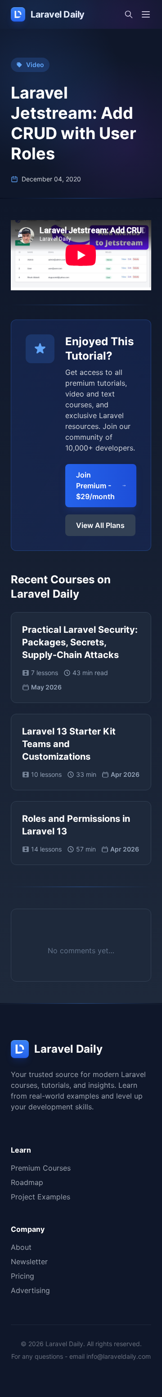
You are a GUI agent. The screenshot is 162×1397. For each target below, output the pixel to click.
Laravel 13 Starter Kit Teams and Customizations (69, 744)
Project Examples (40, 1196)
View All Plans (100, 525)
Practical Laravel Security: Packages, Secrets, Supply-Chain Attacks (80, 642)
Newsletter (29, 1261)
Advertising (30, 1290)
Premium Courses (41, 1167)
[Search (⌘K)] (128, 14)
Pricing (22, 1275)
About (21, 1247)
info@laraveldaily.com (118, 1356)
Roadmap (27, 1182)
